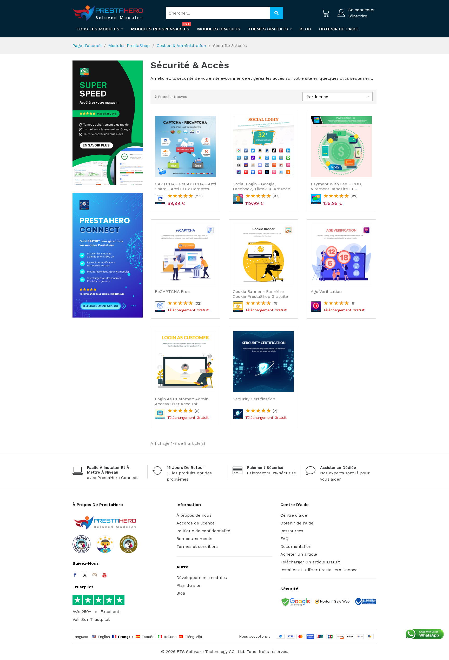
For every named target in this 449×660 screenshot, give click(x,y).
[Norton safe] (332, 602)
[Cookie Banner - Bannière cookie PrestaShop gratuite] (263, 254)
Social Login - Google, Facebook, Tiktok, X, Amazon (261, 186)
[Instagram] (94, 575)
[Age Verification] (341, 254)
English (104, 637)
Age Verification (326, 291)
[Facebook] (74, 575)
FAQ (284, 538)
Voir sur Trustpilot (91, 619)
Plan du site (188, 585)
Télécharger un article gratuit (310, 562)
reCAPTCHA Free (172, 291)
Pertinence (317, 96)
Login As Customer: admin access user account (181, 401)
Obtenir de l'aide (296, 523)
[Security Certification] (263, 361)
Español (149, 637)
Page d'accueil (86, 45)
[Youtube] (104, 575)
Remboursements (194, 538)
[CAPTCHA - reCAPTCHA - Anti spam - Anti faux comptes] (185, 146)
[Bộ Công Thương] (365, 602)
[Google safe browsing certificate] (295, 602)
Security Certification (254, 398)
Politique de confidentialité (203, 530)
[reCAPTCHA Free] (185, 254)
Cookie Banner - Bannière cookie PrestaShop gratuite (260, 294)
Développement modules (201, 577)
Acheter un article (298, 554)
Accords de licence (195, 523)
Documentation (295, 546)
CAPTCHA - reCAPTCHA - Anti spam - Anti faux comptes (185, 186)
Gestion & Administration (181, 45)
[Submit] (276, 13)
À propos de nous (194, 515)
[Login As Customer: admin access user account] (185, 361)
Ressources (291, 530)
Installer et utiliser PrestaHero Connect (319, 569)
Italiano (170, 637)
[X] (84, 575)
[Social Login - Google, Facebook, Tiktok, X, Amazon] (263, 146)
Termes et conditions (197, 546)
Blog (180, 593)
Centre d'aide (293, 515)
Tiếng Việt (193, 637)
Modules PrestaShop (129, 45)
